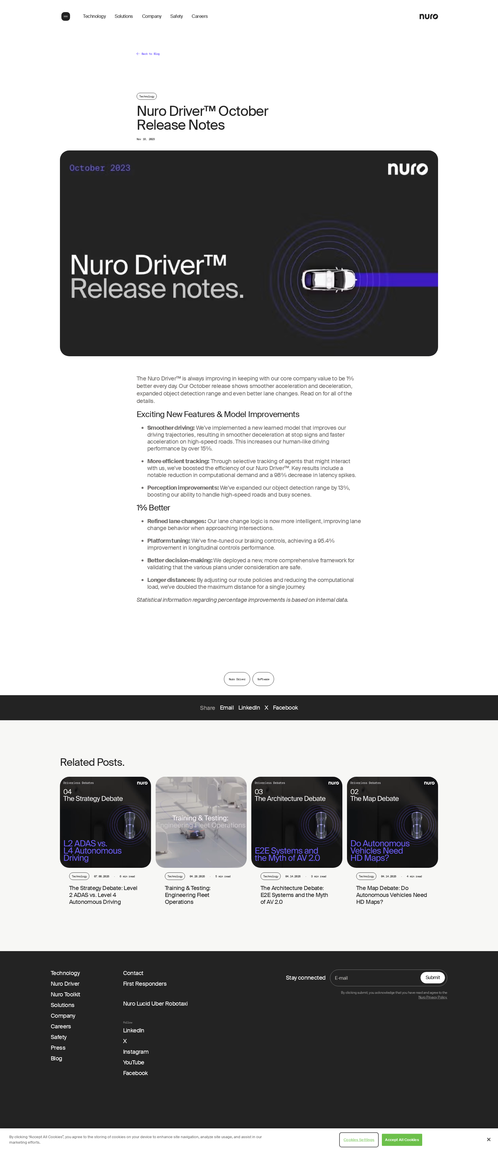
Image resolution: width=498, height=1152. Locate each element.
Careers (200, 16)
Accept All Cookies (402, 1139)
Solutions (124, 16)
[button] (65, 16)
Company (151, 16)
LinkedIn (249, 707)
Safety (176, 16)
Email (227, 707)
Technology (94, 16)
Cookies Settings (359, 1139)
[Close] (488, 1139)
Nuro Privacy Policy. (432, 997)
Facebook (285, 707)
